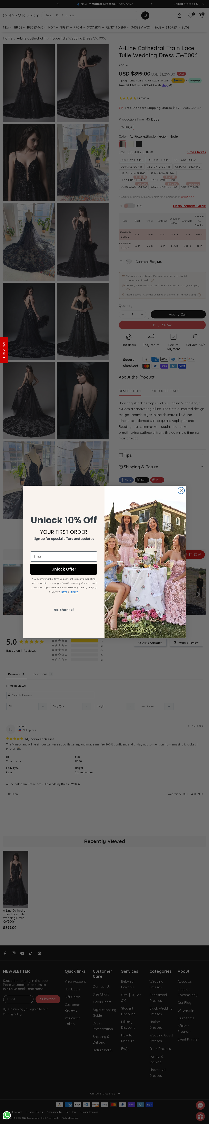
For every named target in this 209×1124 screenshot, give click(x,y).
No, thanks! (64, 609)
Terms (64, 591)
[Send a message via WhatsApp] (7, 1115)
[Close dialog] (181, 490)
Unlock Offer (63, 569)
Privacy (74, 591)
